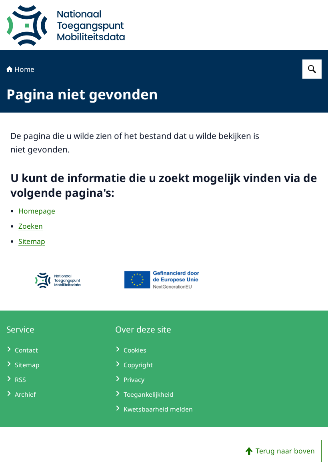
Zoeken (30, 226)
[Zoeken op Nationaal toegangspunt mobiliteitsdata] (312, 69)
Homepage (36, 211)
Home (24, 69)
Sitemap (31, 241)
